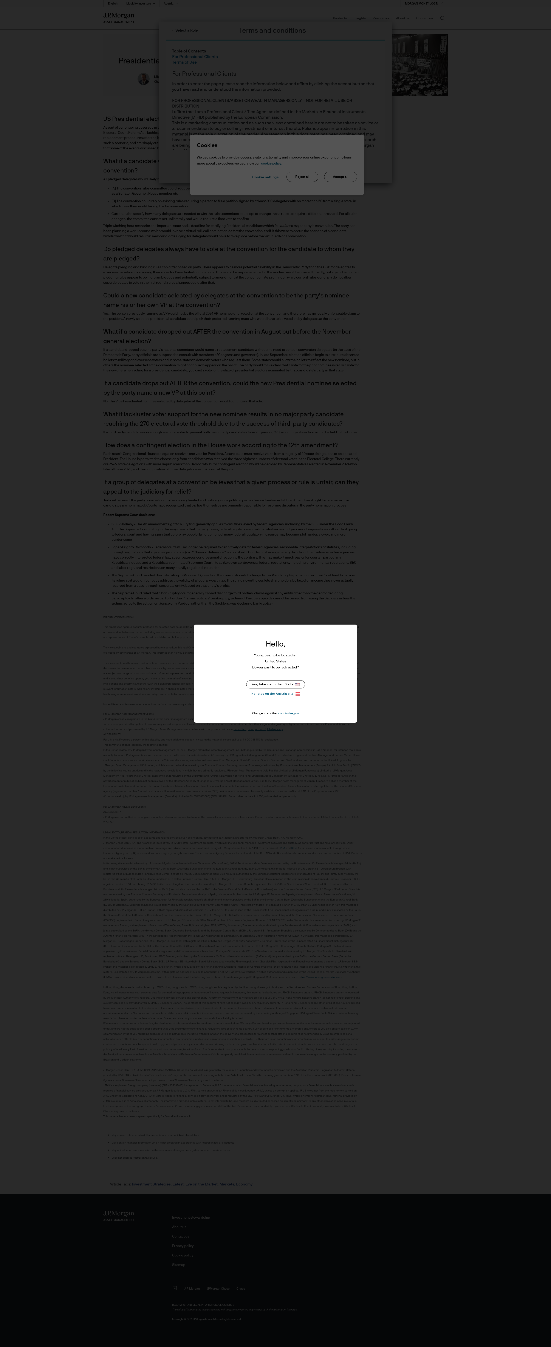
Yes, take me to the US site (273, 684)
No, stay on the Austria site (272, 693)
